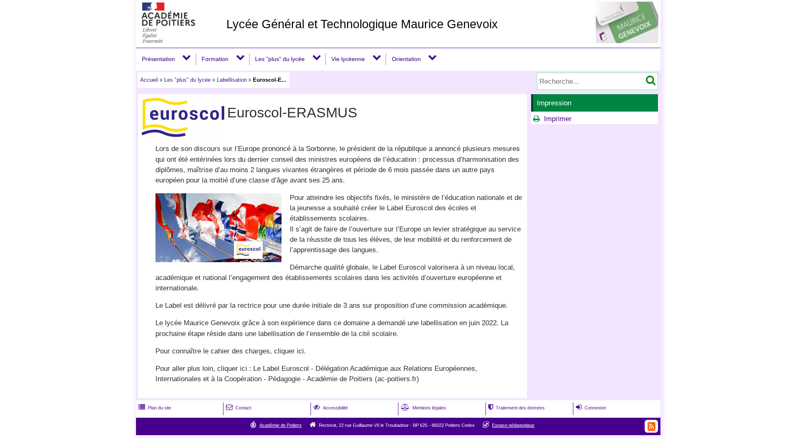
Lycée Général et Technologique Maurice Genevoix (362, 24)
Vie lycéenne (348, 59)
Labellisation (232, 80)
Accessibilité (330, 407)
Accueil (149, 80)
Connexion (591, 407)
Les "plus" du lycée (280, 59)
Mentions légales (423, 407)
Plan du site (154, 407)
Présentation (158, 59)
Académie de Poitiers (281, 425)
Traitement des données (516, 407)
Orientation (406, 59)
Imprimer (558, 119)
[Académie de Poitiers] (179, 40)
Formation (214, 59)
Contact (238, 407)
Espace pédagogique (513, 425)
